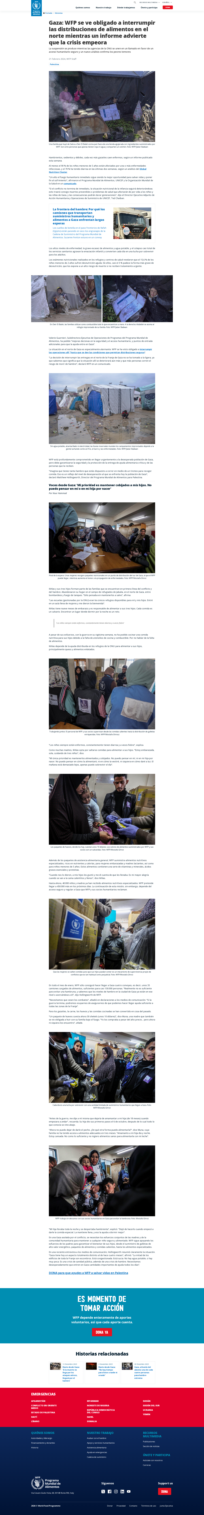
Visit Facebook (109, 1491)
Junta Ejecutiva (166, 1505)
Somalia (92, 1421)
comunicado (70, 183)
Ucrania (148, 1410)
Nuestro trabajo (103, 7)
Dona (168, 7)
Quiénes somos (83, 7)
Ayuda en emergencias (97, 1452)
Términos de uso (148, 1505)
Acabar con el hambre (96, 1438)
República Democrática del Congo (101, 1411)
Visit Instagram (116, 1491)
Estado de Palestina (43, 1412)
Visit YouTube (128, 1491)
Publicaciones (149, 1441)
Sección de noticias (151, 1446)
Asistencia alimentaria (96, 1447)
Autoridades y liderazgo (41, 1438)
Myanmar (93, 1401)
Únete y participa (149, 7)
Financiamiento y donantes (43, 1443)
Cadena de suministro (96, 1457)
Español (166, 2)
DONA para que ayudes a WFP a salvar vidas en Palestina (88, 1273)
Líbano (35, 1421)
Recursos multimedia (148, 2)
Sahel (90, 1416)
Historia (34, 1447)
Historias (59, 13)
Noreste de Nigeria (98, 1405)
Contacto (133, 1505)
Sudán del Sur (151, 1405)
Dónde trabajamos (126, 7)
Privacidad (121, 1505)
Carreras (147, 1465)
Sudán (147, 1401)
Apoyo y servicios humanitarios (101, 1443)
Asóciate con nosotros (153, 1460)
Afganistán (38, 1401)
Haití (34, 1416)
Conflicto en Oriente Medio (44, 1406)
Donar (110, 1505)
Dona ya (102, 1333)
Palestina (54, 64)
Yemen (146, 1414)
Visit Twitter (103, 1491)
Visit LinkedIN (122, 1491)
